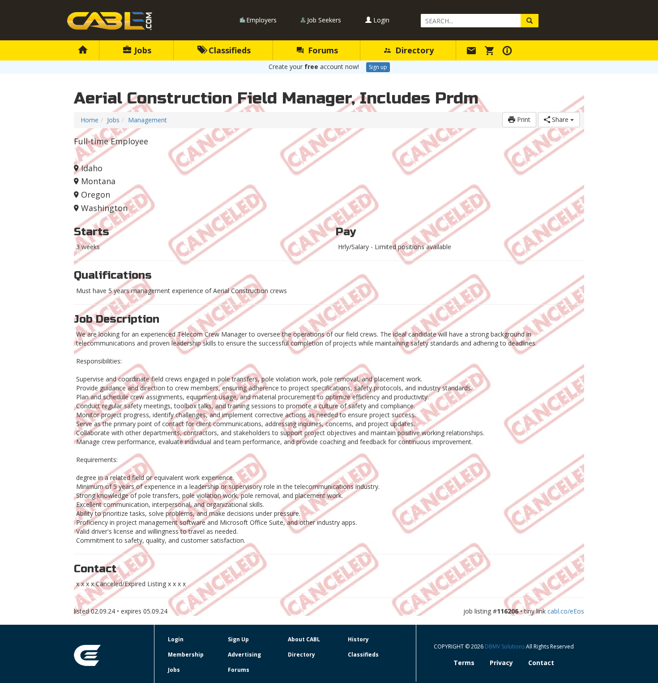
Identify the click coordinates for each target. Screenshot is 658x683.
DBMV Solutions (505, 646)
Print (522, 119)
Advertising (244, 654)
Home (89, 120)
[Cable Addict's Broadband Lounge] (109, 21)
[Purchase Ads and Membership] (490, 50)
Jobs (141, 50)
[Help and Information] (508, 50)
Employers (261, 20)
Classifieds (228, 50)
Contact (541, 662)
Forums (322, 50)
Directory (413, 50)
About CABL (304, 639)
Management (147, 120)
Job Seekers (324, 20)
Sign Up (238, 639)
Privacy (501, 662)
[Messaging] (473, 50)
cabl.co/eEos (565, 611)
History (358, 639)
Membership (186, 654)
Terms (463, 662)
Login (380, 20)
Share (560, 119)
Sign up (378, 67)
